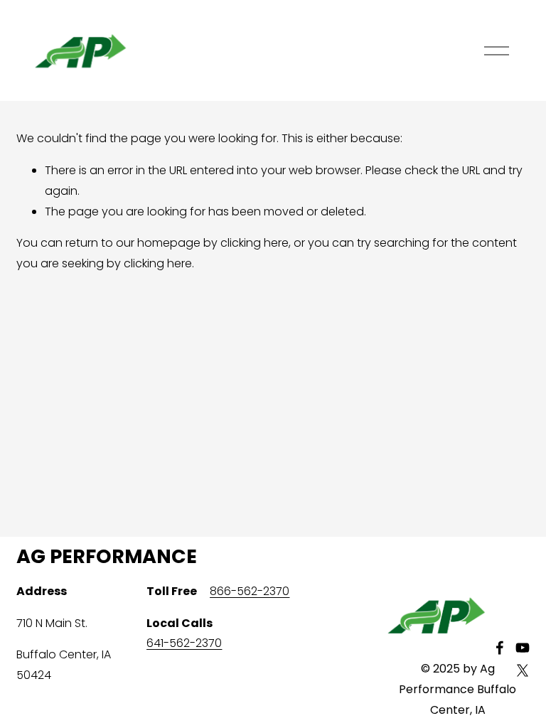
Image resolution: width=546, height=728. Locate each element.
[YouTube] (522, 648)
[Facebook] (500, 648)
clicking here (254, 243)
